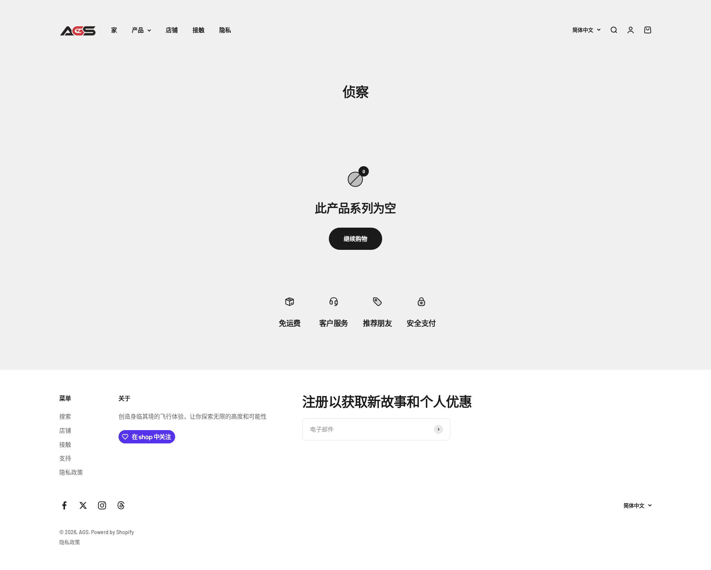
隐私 (225, 29)
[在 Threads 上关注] (121, 505)
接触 (198, 29)
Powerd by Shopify (112, 532)
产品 (138, 29)
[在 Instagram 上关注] (102, 505)
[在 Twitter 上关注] (83, 505)
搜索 (65, 416)
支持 (65, 458)
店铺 (172, 29)
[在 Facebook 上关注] (64, 505)
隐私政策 (71, 472)
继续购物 (355, 238)
